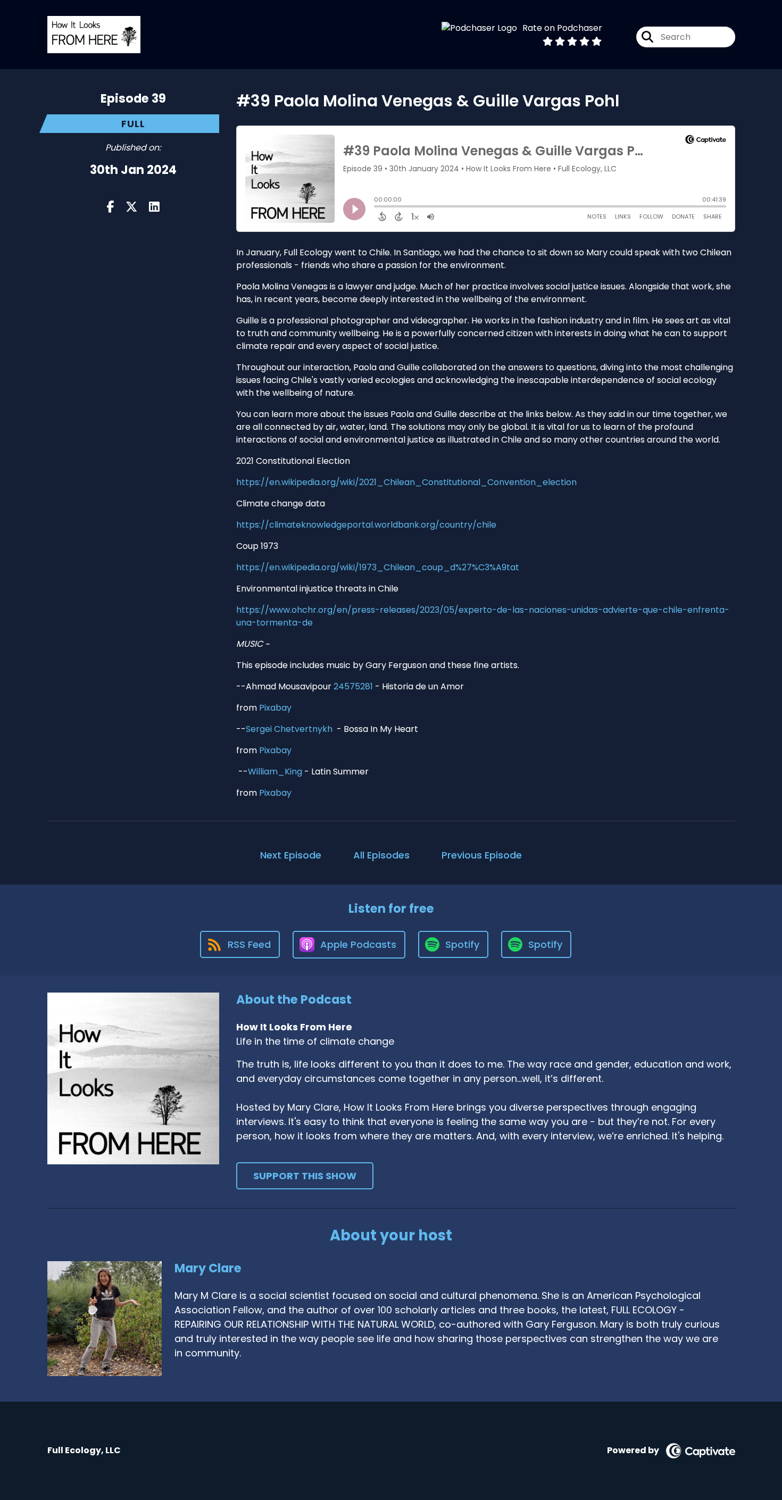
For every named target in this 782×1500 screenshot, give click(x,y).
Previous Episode (482, 855)
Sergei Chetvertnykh (289, 729)
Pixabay (275, 708)
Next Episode (290, 855)
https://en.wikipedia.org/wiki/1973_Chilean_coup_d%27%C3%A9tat (377, 567)
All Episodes (381, 855)
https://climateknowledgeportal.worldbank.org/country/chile (366, 525)
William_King (275, 771)
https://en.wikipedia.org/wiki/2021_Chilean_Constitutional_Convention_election (406, 482)
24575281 (353, 686)
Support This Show (304, 1175)
